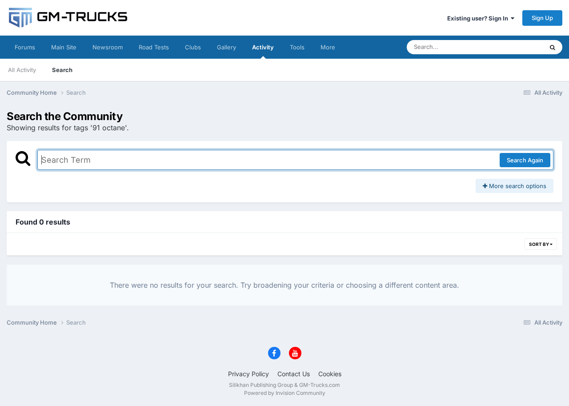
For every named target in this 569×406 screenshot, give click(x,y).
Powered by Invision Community (284, 393)
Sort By (539, 244)
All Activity (22, 69)
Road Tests (154, 47)
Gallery (226, 47)
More (328, 47)
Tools (297, 47)
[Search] (552, 47)
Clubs (193, 47)
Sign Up (542, 17)
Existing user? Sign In (479, 18)
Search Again (525, 160)
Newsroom (107, 47)
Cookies (329, 374)
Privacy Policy (248, 374)
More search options (516, 185)
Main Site (63, 47)
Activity (263, 47)
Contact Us (293, 374)
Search (62, 69)
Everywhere (515, 47)
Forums (25, 47)
